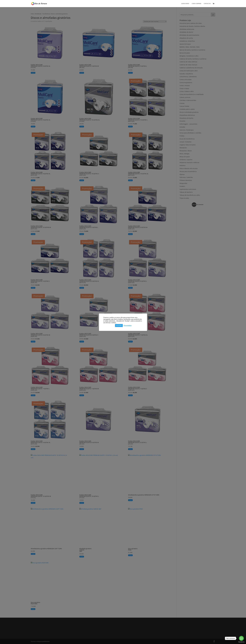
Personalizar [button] (128, 325)
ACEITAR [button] (119, 325)
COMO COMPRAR (196, 3)
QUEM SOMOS (185, 3)
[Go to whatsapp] (241, 638)
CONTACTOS (207, 3)
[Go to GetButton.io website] (241, 642)
